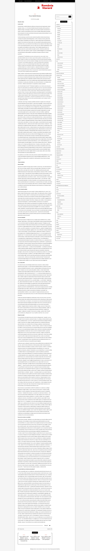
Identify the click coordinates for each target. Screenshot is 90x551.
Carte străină (59, 81)
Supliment (57, 232)
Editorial (58, 36)
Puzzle (57, 222)
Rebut (58, 210)
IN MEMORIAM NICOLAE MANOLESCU (62, 185)
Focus (58, 132)
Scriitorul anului (58, 228)
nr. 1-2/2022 (37, 19)
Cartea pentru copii (60, 120)
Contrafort (58, 30)
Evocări (57, 179)
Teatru (58, 69)
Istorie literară (58, 193)
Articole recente (45, 1)
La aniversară (59, 177)
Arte (57, 61)
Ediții (50, 1)
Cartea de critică (59, 91)
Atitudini (57, 71)
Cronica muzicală (60, 67)
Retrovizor (58, 142)
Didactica (58, 32)
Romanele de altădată (60, 195)
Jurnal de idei (59, 40)
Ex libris (58, 130)
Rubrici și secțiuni (37, 1)
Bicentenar (59, 173)
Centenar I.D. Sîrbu (60, 175)
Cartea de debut (59, 93)
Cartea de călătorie (60, 87)
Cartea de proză (59, 112)
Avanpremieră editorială (60, 73)
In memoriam (58, 183)
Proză (57, 220)
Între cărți (58, 136)
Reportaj (57, 224)
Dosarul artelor (58, 163)
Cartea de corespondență (61, 89)
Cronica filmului (59, 65)
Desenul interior (59, 128)
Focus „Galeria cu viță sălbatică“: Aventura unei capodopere (46, 538)
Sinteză (57, 230)
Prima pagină (20, 1)
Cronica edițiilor (59, 122)
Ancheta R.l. (58, 59)
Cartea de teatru (59, 116)
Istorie (57, 191)
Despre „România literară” (28, 1)
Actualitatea (58, 26)
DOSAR (57, 161)
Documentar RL (58, 159)
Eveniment (58, 171)
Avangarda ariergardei (60, 79)
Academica (58, 24)
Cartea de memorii (60, 108)
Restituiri (57, 226)
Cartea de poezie (59, 110)
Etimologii (57, 167)
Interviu (57, 189)
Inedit (57, 187)
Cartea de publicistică (60, 114)
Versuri (58, 218)
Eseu (57, 165)
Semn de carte (59, 144)
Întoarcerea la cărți (60, 134)
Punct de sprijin (59, 138)
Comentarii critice (59, 75)
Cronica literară (59, 126)
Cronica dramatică (60, 63)
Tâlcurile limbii (58, 236)
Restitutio (58, 140)
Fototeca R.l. (58, 181)
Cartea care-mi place (60, 83)
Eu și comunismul (59, 169)
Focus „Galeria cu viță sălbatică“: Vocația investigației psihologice (35, 538)
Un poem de (59, 216)
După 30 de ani (59, 234)
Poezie (57, 212)
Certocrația (59, 28)
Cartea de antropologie (60, 85)
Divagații (58, 34)
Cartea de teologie (60, 118)
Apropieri (58, 77)
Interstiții (58, 38)
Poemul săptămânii (60, 214)
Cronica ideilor (59, 124)
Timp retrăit (58, 238)
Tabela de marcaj (60, 57)
